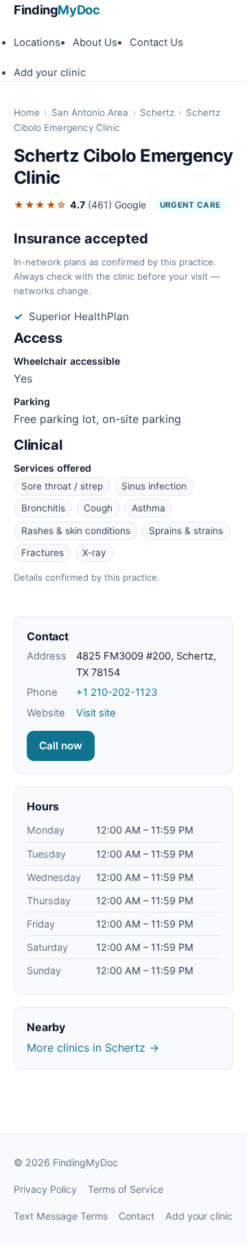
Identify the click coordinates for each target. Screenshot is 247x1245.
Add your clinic (50, 73)
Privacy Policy (45, 1189)
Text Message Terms (61, 1216)
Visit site (96, 713)
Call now (60, 745)
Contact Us (156, 42)
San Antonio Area (89, 112)
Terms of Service (125, 1189)
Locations (37, 42)
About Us (95, 42)
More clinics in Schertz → (93, 1047)
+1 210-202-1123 (116, 692)
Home (27, 112)
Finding (57, 9)
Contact (136, 1216)
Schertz (157, 112)
